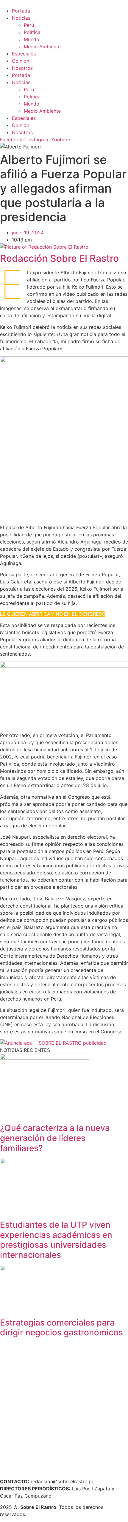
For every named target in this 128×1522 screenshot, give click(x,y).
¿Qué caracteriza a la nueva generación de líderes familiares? (55, 1138)
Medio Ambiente (42, 46)
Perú (29, 25)
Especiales (24, 54)
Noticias (21, 18)
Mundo (31, 39)
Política (32, 32)
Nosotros (22, 68)
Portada (21, 11)
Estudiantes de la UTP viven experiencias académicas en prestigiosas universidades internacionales (56, 1240)
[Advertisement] (64, 1407)
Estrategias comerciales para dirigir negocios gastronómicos (61, 1327)
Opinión (20, 61)
